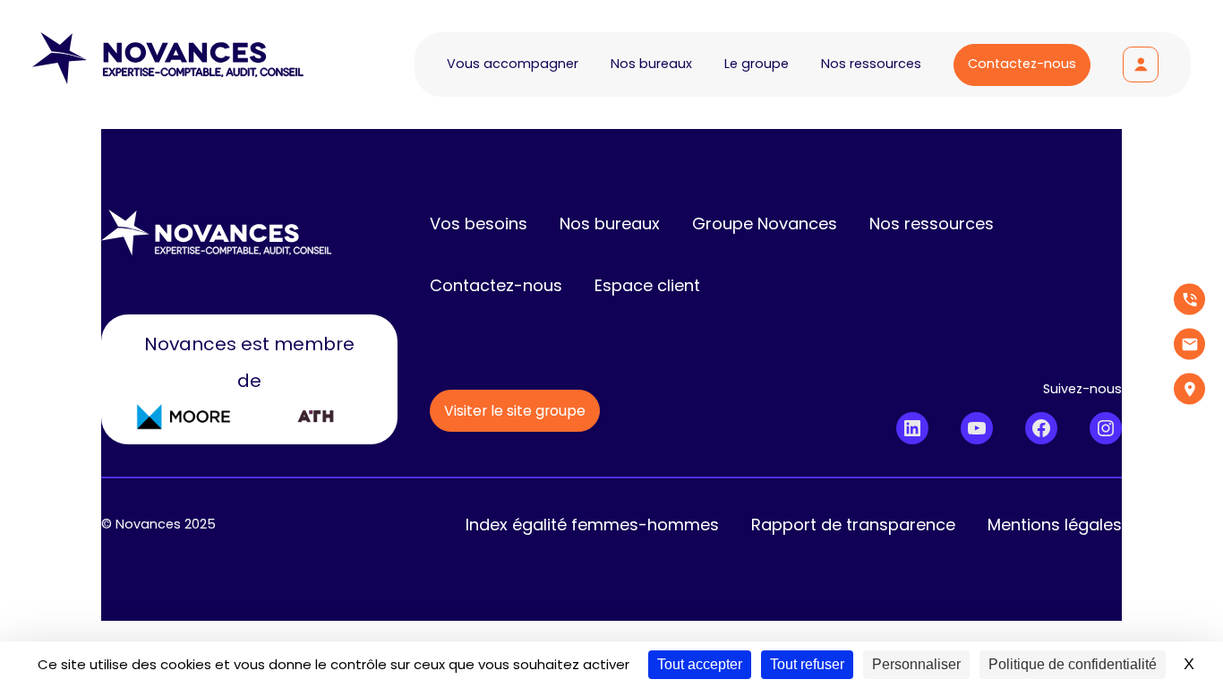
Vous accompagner (512, 64)
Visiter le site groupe (515, 410)
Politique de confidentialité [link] (1072, 664)
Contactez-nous (1022, 64)
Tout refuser (807, 664)
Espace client (1141, 64)
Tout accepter (699, 664)
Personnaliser (916, 664)
